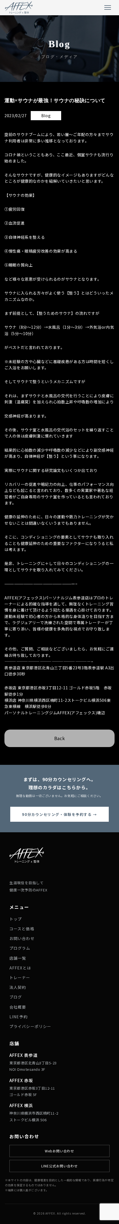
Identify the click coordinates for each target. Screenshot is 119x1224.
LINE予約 (18, 1016)
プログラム (19, 948)
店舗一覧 (17, 958)
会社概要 (17, 1007)
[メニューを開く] (107, 7)
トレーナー (19, 977)
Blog (46, 115)
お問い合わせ (22, 938)
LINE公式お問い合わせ (59, 1165)
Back (59, 738)
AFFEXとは (20, 968)
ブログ (15, 997)
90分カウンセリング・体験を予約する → (59, 814)
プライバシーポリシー (30, 1026)
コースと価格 (21, 928)
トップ (15, 919)
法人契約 (17, 987)
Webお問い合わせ (59, 1150)
